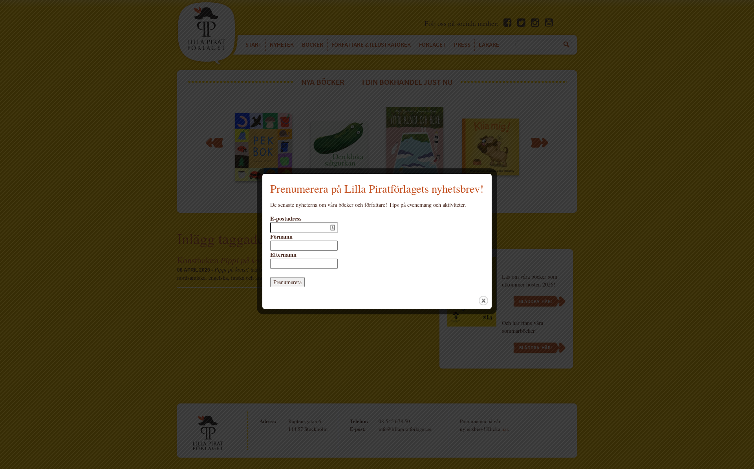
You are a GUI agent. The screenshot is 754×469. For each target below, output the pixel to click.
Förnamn (281, 237)
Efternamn (283, 255)
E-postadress (286, 219)
